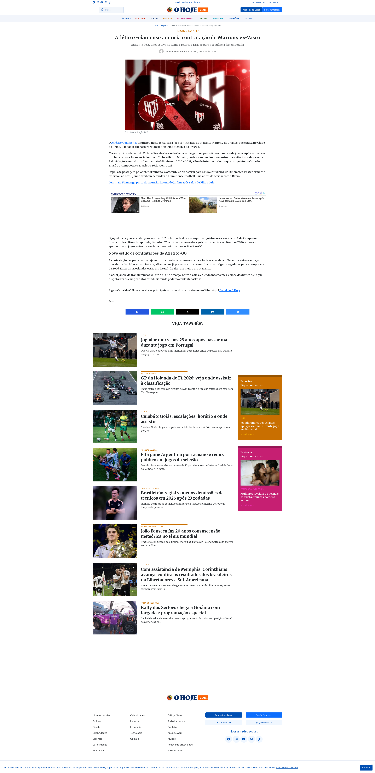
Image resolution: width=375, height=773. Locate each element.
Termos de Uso (176, 750)
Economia (218, 18)
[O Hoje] (187, 10)
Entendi (366, 767)
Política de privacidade (180, 744)
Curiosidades (100, 744)
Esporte (167, 18)
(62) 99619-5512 (275, 2)
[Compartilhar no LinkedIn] (213, 312)
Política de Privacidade (287, 767)
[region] (187, 767)
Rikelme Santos (176, 51)
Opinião (134, 738)
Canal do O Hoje (229, 290)
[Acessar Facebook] (94, 2)
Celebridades (100, 733)
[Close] (372, 764)
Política (140, 18)
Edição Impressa (264, 715)
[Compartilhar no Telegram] (238, 312)
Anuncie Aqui (175, 733)
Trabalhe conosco (177, 721)
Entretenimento (186, 18)
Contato (172, 727)
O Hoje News (175, 715)
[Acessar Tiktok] (110, 2)
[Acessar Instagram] (98, 2)
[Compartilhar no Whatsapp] (162, 312)
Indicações (98, 750)
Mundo (204, 18)
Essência (97, 738)
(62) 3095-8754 (258, 2)
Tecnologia (136, 733)
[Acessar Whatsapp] (106, 2)
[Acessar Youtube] (101, 2)
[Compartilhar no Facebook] (137, 312)
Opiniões (234, 18)
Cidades (154, 18)
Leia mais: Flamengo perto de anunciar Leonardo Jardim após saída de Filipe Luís (161, 182)
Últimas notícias (101, 715)
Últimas (126, 18)
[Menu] (95, 10)
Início (156, 25)
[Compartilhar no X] (187, 312)
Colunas (249, 18)
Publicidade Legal (223, 715)
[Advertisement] (260, 351)
